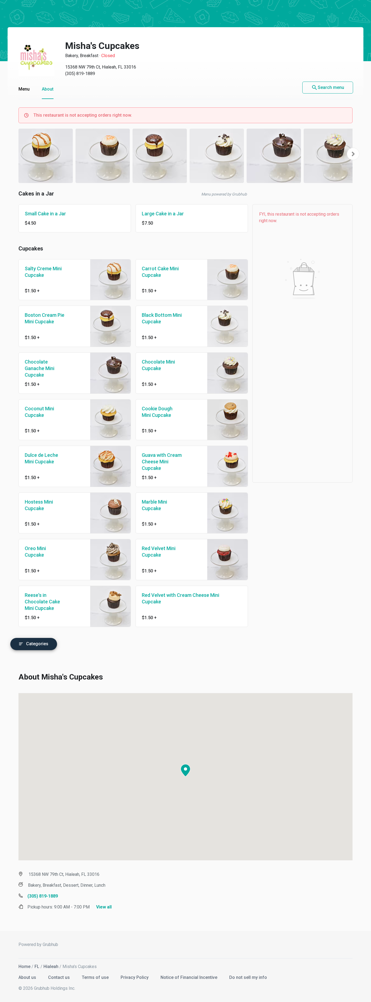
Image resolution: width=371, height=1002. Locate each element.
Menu (24, 89)
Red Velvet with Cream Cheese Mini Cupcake (180, 598)
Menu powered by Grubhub (224, 194)
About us (27, 977)
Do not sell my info (248, 977)
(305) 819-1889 (80, 73)
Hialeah (50, 966)
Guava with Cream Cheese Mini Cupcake (162, 461)
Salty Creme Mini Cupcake (43, 272)
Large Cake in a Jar (163, 213)
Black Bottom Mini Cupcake (162, 318)
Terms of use (96, 977)
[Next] (353, 154)
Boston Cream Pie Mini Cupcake (44, 318)
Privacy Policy (135, 977)
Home (24, 966)
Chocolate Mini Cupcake (158, 365)
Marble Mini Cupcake (154, 505)
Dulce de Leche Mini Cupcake (41, 458)
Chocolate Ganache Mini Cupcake (39, 368)
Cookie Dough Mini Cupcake (157, 412)
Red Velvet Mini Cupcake (158, 551)
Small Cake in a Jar (45, 213)
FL (36, 966)
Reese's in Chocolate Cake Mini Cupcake (42, 601)
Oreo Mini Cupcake (35, 551)
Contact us (59, 977)
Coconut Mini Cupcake (39, 412)
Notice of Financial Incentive (189, 977)
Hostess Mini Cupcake (39, 505)
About (48, 89)
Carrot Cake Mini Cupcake (160, 272)
